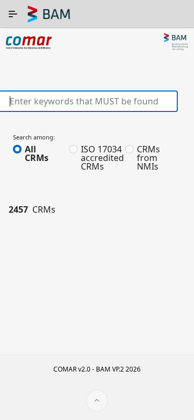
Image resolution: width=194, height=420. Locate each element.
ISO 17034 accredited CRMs (102, 158)
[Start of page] (97, 400)
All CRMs (36, 153)
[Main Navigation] (13, 14)
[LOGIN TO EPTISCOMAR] (183, 16)
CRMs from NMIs (148, 158)
